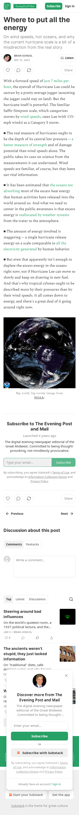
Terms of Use (60, 472)
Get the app (61, 795)
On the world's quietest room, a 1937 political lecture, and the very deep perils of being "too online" (27, 624)
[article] (39, 624)
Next (64, 514)
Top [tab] (8, 599)
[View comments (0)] (18, 70)
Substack (17, 806)
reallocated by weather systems (44, 215)
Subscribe (54, 6)
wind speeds (30, 117)
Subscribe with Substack (42, 753)
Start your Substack (28, 795)
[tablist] (22, 544)
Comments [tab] (14, 544)
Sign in (70, 6)
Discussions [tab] (37, 599)
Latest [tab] (20, 599)
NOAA (39, 397)
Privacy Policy (53, 772)
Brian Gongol (23, 55)
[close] (66, 675)
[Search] (71, 599)
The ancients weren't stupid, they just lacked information (25, 653)
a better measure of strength (38, 142)
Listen (69, 58)
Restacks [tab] (32, 544)
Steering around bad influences (22, 614)
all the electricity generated (35, 246)
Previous (17, 514)
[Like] (8, 70)
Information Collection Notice (47, 477)
